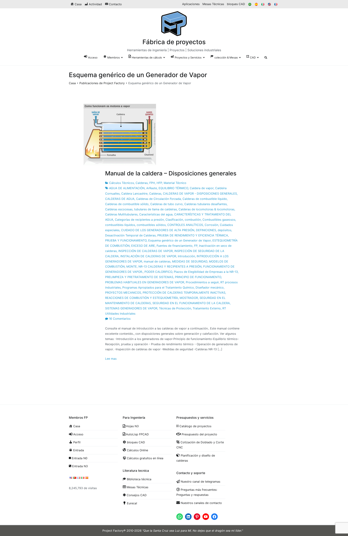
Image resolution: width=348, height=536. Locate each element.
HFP (159, 183)
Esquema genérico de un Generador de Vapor (179, 240)
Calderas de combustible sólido (127, 204)
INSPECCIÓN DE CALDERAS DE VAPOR (145, 251)
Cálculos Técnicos (121, 183)
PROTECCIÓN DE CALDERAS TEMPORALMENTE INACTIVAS (184, 292)
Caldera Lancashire (134, 193)
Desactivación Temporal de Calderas (130, 235)
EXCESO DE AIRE (143, 245)
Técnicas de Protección (175, 308)
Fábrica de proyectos (174, 42)
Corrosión (211, 225)
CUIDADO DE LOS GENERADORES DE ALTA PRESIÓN (157, 230)
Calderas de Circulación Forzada (158, 199)
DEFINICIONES (206, 230)
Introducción (186, 256)
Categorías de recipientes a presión (139, 219)
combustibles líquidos (120, 225)
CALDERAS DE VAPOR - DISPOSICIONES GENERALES (200, 193)
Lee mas (111, 358)
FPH (152, 183)
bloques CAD (236, 4)
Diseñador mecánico (210, 287)
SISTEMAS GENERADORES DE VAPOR (131, 308)
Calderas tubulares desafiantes (205, 204)
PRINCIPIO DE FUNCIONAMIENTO (198, 277)
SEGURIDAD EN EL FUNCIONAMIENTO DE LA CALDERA (191, 303)
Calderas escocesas (118, 209)
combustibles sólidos (151, 225)
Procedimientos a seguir (202, 282)
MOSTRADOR (189, 298)
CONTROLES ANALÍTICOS (185, 225)
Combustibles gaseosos (218, 219)
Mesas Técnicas (213, 4)
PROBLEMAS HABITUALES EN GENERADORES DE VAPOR (144, 282)
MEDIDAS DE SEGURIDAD (189, 261)
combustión (193, 219)
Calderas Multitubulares (121, 214)
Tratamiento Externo (207, 308)
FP (195, 245)
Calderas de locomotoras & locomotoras (206, 209)
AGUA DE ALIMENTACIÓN (127, 188)
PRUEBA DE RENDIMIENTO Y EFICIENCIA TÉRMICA (192, 235)
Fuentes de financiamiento (174, 245)
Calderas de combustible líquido (205, 199)
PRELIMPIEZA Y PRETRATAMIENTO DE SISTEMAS (139, 277)
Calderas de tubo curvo (166, 204)
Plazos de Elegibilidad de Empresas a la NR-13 (206, 272)
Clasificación (174, 219)
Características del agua (156, 214)
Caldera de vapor (202, 188)
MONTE (131, 266)
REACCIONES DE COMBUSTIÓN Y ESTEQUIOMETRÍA (141, 298)
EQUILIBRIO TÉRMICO (173, 188)
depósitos (224, 230)
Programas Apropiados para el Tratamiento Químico (158, 287)
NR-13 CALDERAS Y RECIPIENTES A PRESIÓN (170, 266)
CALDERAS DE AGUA (119, 199)
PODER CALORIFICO (158, 272)
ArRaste (151, 188)
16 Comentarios (119, 318)
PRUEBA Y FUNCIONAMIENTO (126, 240)
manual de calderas (157, 261)
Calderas (142, 183)
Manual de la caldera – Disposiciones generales (170, 173)
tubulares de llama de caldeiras (155, 209)
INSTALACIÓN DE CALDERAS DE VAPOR (148, 256)
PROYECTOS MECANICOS (123, 292)
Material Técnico (175, 183)
